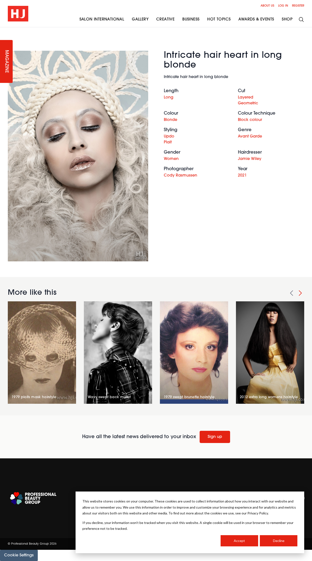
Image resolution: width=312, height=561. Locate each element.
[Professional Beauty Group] (33, 498)
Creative (165, 19)
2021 (242, 175)
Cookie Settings (19, 555)
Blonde (170, 120)
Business (190, 19)
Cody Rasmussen (180, 175)
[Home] (18, 13)
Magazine (6, 61)
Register (298, 5)
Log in (283, 5)
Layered (245, 97)
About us (267, 5)
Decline (278, 541)
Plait (168, 142)
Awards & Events (256, 19)
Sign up (215, 437)
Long (168, 97)
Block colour (250, 120)
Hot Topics (219, 19)
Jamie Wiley (249, 159)
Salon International (101, 19)
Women (171, 159)
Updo (169, 136)
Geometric (248, 103)
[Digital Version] (4, 30)
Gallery (140, 19)
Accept (239, 541)
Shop (287, 19)
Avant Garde (250, 136)
